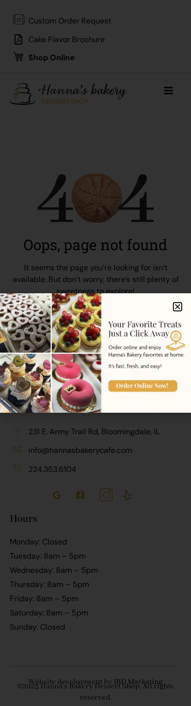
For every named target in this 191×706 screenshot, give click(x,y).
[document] (95, 353)
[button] (177, 306)
